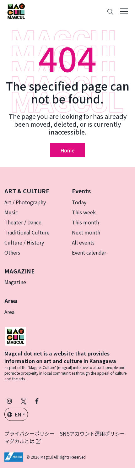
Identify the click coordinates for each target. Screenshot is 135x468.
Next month (86, 232)
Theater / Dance (22, 222)
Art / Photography (25, 202)
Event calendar (89, 252)
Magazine (15, 282)
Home (67, 150)
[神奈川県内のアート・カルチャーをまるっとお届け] (16, 11)
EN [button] (18, 414)
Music (11, 212)
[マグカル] (15, 335)
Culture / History (24, 242)
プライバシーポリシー (29, 433)
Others (12, 252)
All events (83, 242)
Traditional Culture (27, 232)
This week (84, 212)
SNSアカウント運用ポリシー (92, 433)
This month (85, 222)
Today (79, 202)
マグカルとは (20, 441)
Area (9, 312)
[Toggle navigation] (124, 11)
